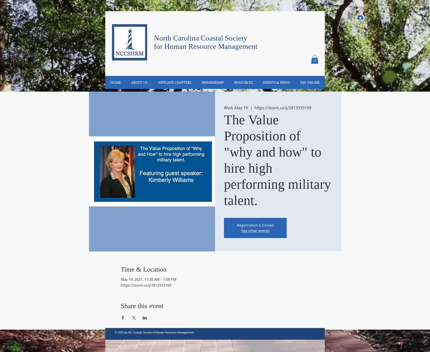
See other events (255, 230)
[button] (314, 59)
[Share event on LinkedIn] (145, 318)
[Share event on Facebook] (123, 318)
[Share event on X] (134, 318)
